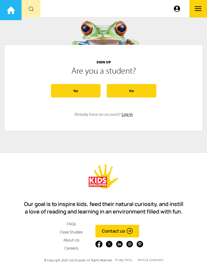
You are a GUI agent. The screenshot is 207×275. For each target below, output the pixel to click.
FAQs (71, 223)
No (131, 90)
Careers (71, 248)
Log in (127, 114)
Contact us (113, 231)
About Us (71, 240)
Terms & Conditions (150, 260)
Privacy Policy (123, 260)
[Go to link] (11, 10)
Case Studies (71, 231)
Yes (75, 90)
